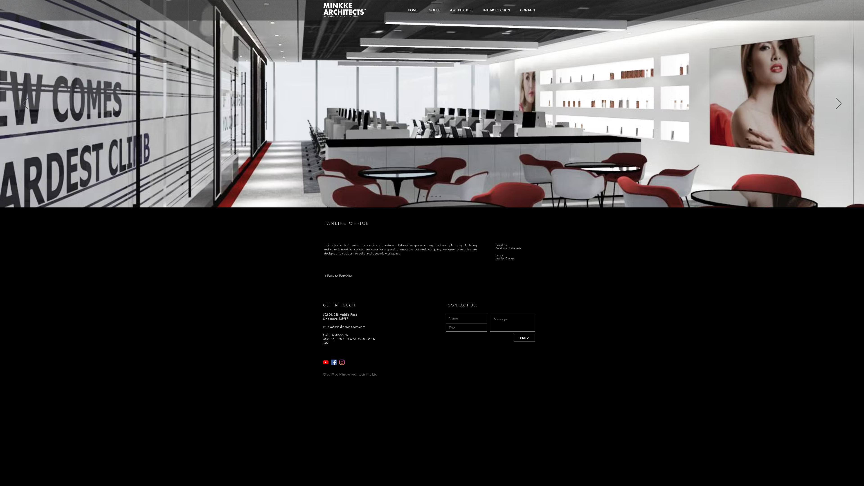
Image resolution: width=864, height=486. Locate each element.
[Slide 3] (432, 196)
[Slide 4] (436, 196)
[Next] (839, 104)
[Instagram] (342, 362)
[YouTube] (325, 362)
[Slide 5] (440, 196)
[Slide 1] (428, 196)
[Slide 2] (424, 196)
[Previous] (25, 104)
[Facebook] (334, 362)
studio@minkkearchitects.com (344, 327)
